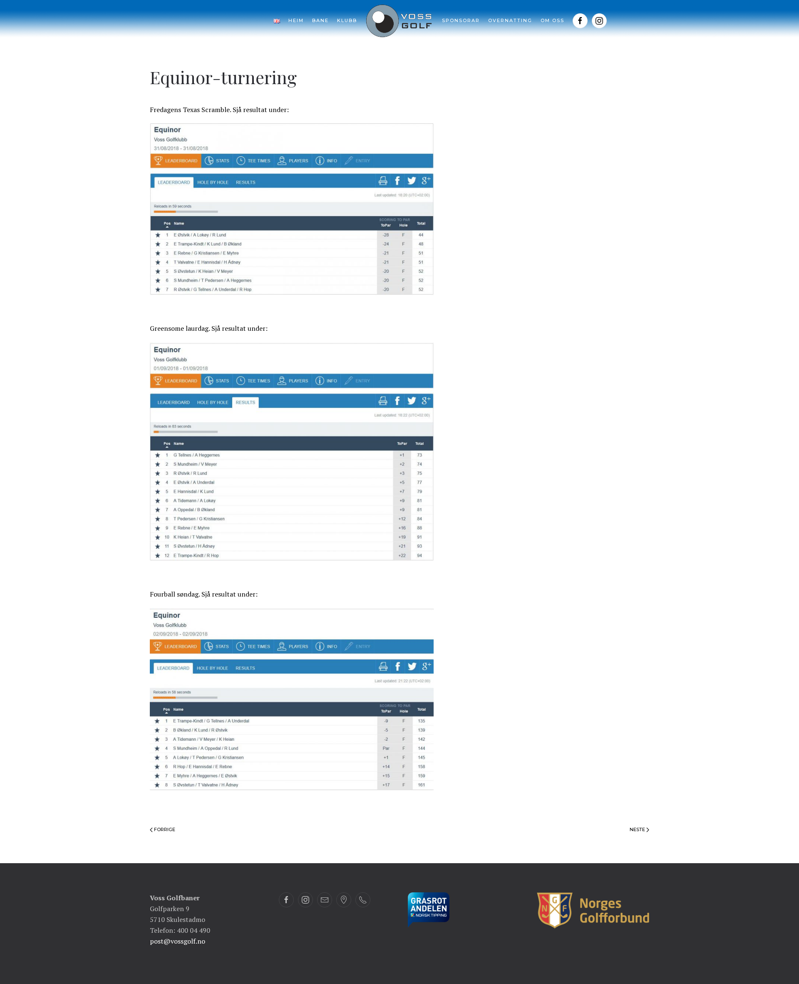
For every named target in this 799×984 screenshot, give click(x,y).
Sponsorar (461, 20)
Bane (320, 20)
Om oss (552, 20)
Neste (638, 829)
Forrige (164, 829)
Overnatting (510, 20)
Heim (296, 20)
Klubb (347, 20)
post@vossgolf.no (177, 941)
